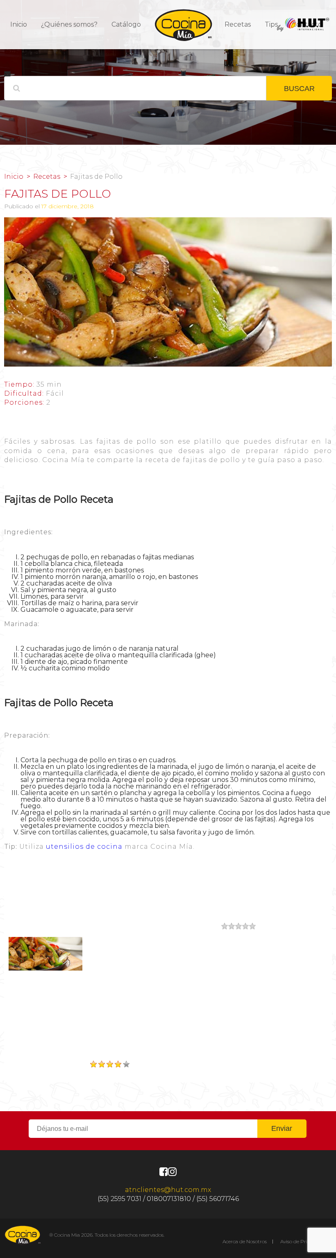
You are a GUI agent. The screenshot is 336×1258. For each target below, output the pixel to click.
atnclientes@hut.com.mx (168, 1190)
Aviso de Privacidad (303, 1241)
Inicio (18, 24)
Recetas (238, 24)
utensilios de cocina (84, 846)
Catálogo (126, 24)
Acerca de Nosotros (244, 1241)
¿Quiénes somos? (69, 24)
